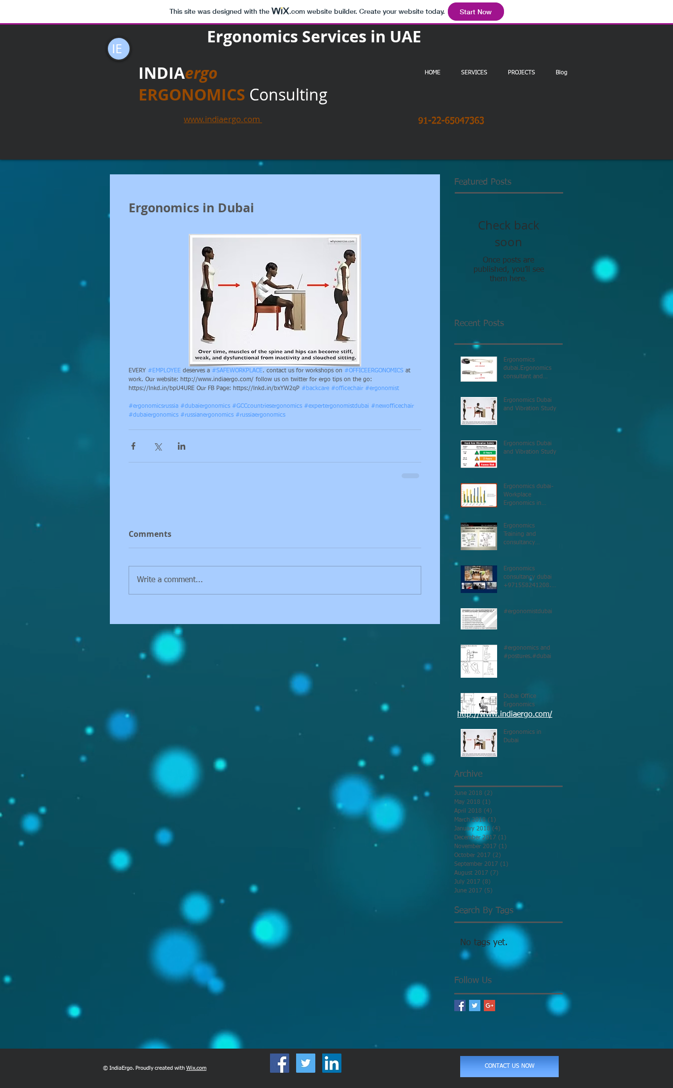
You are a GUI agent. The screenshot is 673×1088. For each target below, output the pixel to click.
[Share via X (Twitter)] (157, 446)
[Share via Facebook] (133, 446)
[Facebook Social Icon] (279, 1063)
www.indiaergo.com (223, 119)
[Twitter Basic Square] (474, 1005)
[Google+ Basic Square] (489, 1005)
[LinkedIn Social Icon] (331, 1063)
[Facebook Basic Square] (460, 1005)
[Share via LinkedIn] (181, 446)
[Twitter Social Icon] (305, 1063)
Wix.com (196, 1068)
